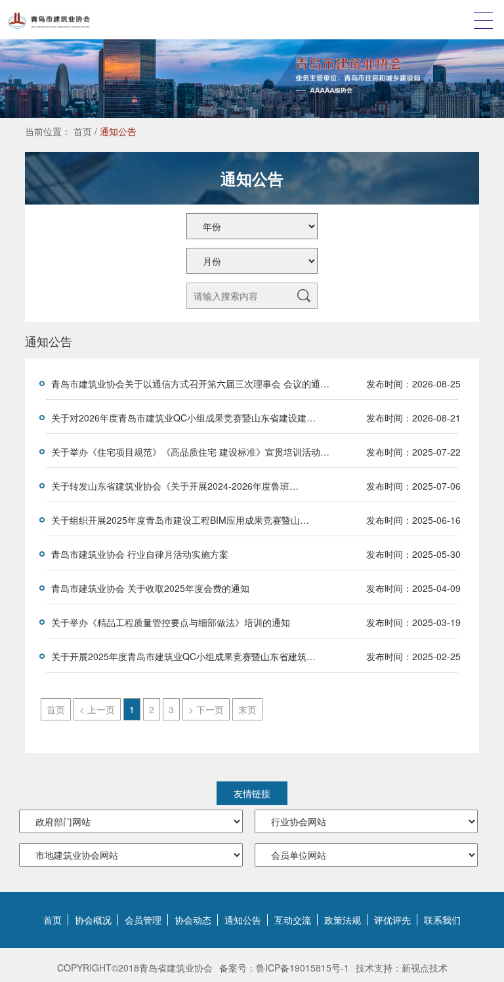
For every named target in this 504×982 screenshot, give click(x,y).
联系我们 (442, 919)
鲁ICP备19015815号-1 (302, 967)
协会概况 (93, 919)
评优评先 (392, 919)
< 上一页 (97, 709)
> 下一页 (206, 709)
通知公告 (118, 131)
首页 (83, 131)
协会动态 (193, 919)
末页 (247, 709)
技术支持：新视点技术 (402, 967)
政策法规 (342, 919)
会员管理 (143, 919)
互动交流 (292, 919)
